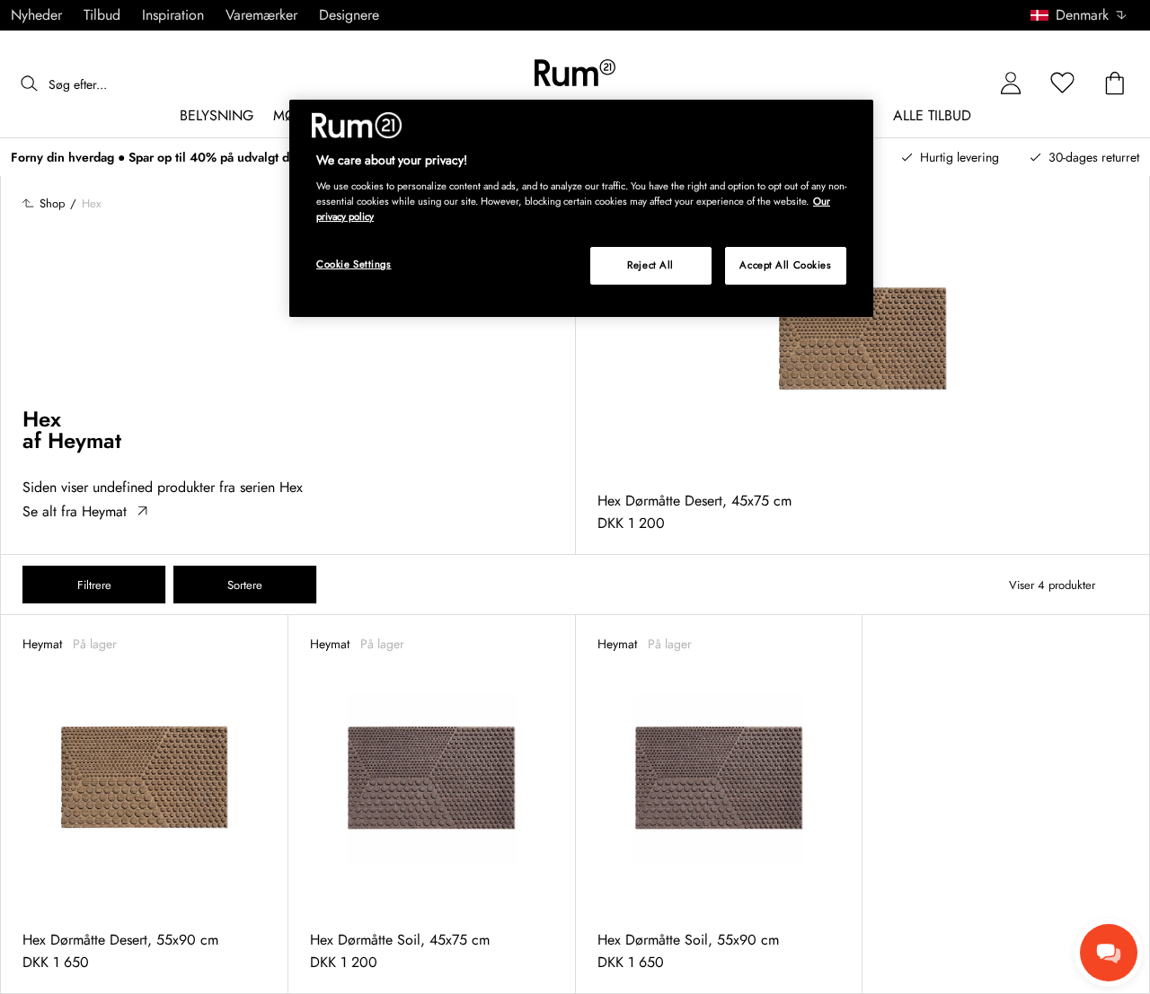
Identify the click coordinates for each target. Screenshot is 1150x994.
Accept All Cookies (785, 265)
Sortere (244, 585)
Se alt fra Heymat (74, 511)
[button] (1085, 15)
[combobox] (1079, 15)
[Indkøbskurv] (1115, 84)
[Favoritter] (1063, 84)
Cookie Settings (354, 264)
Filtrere (94, 585)
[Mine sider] (1011, 84)
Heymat (84, 440)
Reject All (650, 265)
